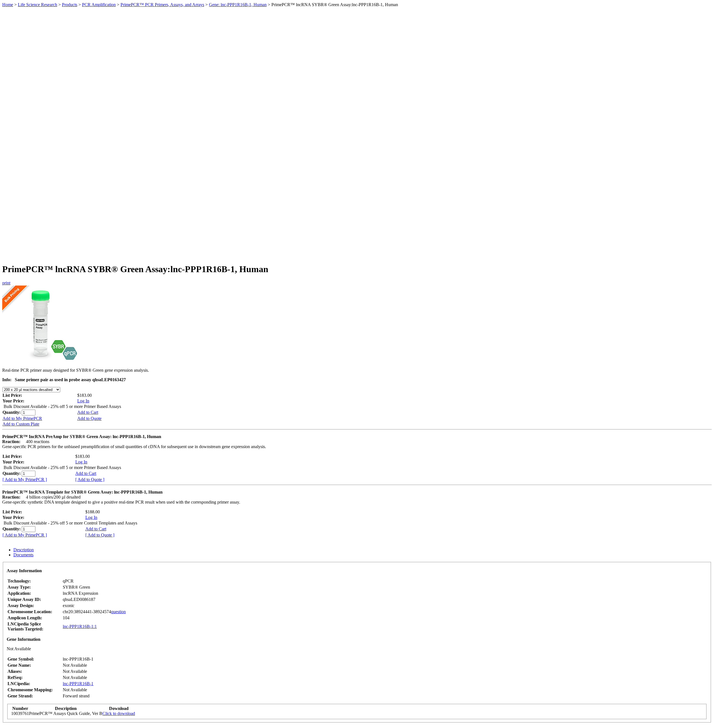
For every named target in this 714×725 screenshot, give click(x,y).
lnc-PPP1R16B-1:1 (80, 626)
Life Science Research (37, 4)
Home (7, 4)
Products (69, 4)
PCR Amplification (99, 4)
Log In (83, 400)
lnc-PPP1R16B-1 (78, 683)
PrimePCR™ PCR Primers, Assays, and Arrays (162, 4)
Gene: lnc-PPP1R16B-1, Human (238, 4)
